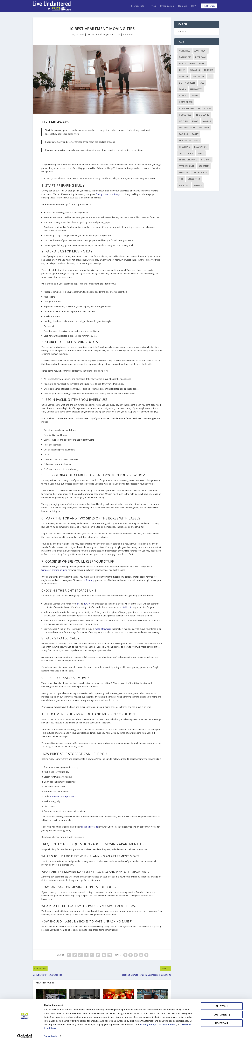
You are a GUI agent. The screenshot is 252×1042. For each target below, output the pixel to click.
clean (182, 70)
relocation (200, 146)
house (207, 108)
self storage (186, 153)
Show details (50, 1036)
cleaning (195, 70)
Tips (153, 6)
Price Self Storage (189, 140)
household (185, 114)
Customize (220, 1014)
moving (206, 121)
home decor (186, 102)
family (182, 89)
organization (187, 127)
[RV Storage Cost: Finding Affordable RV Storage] (51, 998)
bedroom (200, 57)
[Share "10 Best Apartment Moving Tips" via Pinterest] (92, 955)
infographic (202, 114)
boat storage (187, 63)
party (195, 134)
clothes (208, 70)
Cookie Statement (166, 1024)
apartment (200, 50)
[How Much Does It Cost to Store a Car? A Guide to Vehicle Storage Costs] (84, 998)
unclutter (194, 178)
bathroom (185, 57)
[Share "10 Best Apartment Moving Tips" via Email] (104, 955)
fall (202, 82)
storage (206, 159)
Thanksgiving (200, 172)
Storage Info (137, 6)
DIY (210, 76)
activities (184, 50)
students (203, 166)
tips (181, 178)
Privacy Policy (148, 1024)
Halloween (196, 89)
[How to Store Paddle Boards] (152, 998)
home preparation (189, 108)
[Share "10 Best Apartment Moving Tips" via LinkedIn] (98, 955)
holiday (183, 95)
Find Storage (208, 6)
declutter (198, 76)
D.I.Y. (193, 6)
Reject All (222, 1023)
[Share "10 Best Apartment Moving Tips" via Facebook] (69, 955)
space (201, 153)
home (195, 95)
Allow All (222, 1006)
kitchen (183, 121)
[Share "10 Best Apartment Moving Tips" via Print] (110, 955)
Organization (167, 6)
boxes (202, 63)
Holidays (182, 6)
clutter (183, 76)
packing (183, 134)
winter (198, 185)
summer (183, 172)
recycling (184, 146)
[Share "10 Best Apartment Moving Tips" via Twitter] (75, 955)
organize (204, 127)
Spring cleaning (188, 159)
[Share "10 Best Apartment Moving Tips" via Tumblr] (86, 955)
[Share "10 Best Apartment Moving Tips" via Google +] (80, 955)
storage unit (186, 166)
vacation (184, 185)
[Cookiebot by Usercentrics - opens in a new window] (24, 1036)
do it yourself (187, 82)
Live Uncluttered (94, 34)
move (195, 121)
